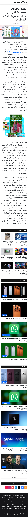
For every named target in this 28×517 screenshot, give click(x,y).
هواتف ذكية (16, 497)
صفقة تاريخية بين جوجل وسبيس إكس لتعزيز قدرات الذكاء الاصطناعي (21, 257)
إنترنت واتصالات (9, 499)
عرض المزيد (14, 476)
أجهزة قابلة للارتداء (5, 504)
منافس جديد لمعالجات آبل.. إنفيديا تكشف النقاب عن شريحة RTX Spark (7, 257)
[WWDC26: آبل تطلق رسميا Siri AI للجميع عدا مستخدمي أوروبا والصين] (7, 236)
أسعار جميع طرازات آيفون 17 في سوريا (17, 359)
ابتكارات (19, 504)
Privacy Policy (9, 508)
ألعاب (16, 504)
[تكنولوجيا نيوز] (19, 2)
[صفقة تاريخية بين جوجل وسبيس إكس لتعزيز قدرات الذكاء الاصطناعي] (21, 251)
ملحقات (3, 506)
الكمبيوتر (24, 506)
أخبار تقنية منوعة (16, 508)
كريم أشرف (24, 23)
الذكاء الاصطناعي (23, 497)
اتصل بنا (3, 508)
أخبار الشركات (5, 501)
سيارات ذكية (24, 504)
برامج (11, 506)
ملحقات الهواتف (23, 508)
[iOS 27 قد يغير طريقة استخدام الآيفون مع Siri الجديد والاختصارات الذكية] (21, 265)
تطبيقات (3, 497)
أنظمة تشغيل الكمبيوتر (17, 506)
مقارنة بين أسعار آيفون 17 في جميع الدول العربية (15, 299)
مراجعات (20, 499)
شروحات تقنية (15, 499)
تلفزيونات (7, 506)
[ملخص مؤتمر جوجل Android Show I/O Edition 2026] (7, 265)
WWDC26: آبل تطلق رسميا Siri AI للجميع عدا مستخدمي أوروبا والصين (7, 242)
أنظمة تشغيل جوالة (9, 497)
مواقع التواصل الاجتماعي (20, 501)
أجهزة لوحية (12, 504)
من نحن (14, 510)
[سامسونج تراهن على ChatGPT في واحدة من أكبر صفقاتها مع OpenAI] (21, 236)
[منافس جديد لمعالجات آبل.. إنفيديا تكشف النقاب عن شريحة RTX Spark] (7, 251)
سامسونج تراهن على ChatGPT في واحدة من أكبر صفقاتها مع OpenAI (21, 242)
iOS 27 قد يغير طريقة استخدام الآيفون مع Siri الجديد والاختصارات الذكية (21, 272)
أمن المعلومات (12, 501)
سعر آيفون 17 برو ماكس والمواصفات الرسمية (15, 318)
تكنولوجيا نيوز (5, 495)
